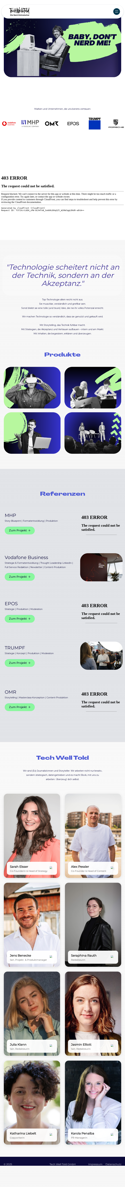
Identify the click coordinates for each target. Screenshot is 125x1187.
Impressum (95, 1164)
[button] (116, 11)
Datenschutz (113, 1164)
